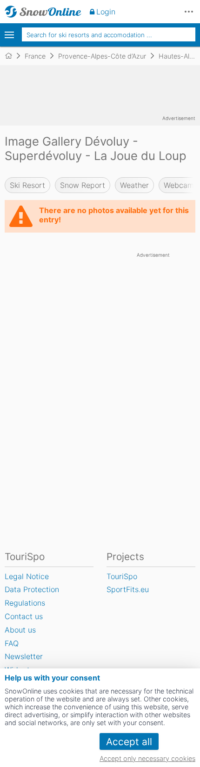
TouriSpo (122, 576)
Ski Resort (27, 185)
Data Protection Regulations (32, 596)
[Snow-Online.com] (43, 11)
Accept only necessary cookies (147, 758)
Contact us (24, 616)
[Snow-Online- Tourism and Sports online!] (12, 56)
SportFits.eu (128, 589)
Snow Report (82, 185)
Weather (134, 185)
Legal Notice (27, 576)
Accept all (129, 741)
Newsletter (24, 656)
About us (20, 629)
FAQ (12, 643)
